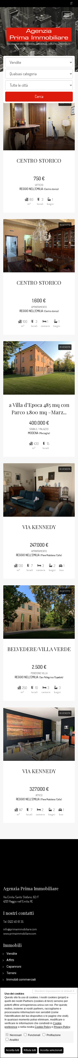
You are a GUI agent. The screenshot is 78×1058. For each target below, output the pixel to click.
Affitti (10, 960)
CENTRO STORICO (39, 160)
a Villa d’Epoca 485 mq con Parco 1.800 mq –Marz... (39, 408)
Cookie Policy (43, 1026)
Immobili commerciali (21, 979)
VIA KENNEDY (39, 526)
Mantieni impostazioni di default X (54, 991)
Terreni (11, 973)
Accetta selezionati (51, 1050)
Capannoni (13, 966)
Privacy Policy (62, 1026)
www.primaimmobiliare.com (19, 933)
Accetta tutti (12, 1050)
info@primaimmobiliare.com (20, 929)
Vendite (11, 953)
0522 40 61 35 (15, 921)
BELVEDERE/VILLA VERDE (39, 648)
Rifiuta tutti (30, 1050)
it (71, 3)
